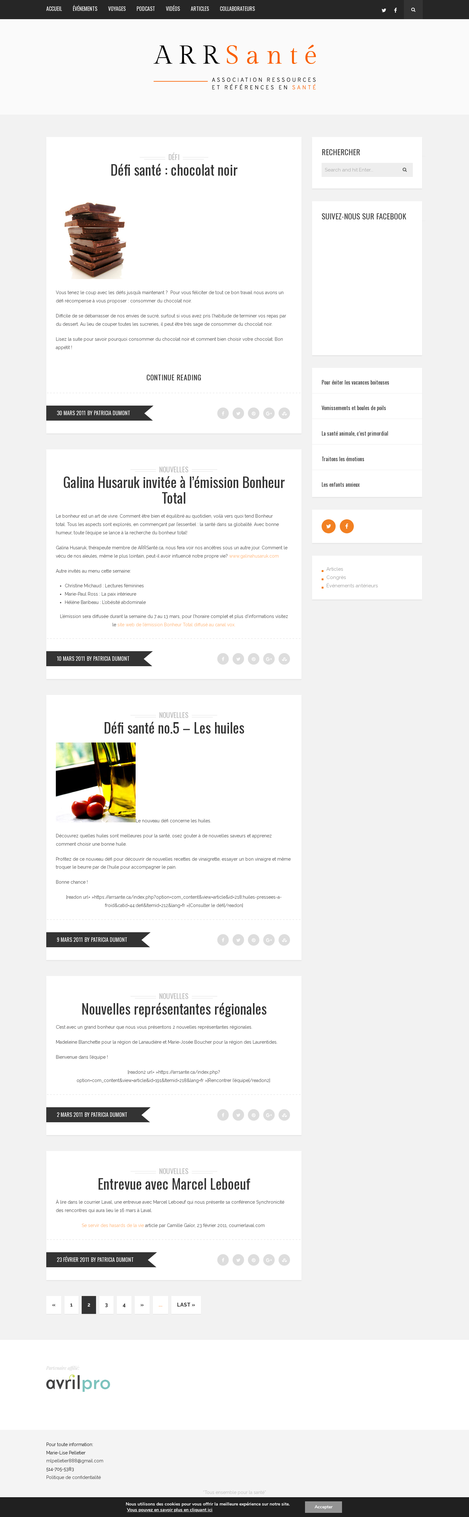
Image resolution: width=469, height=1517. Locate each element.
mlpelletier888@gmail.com (74, 1460)
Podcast (146, 8)
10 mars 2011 (71, 658)
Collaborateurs (237, 8)
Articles (200, 8)
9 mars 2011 (70, 939)
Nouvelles (174, 469)
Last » (186, 1305)
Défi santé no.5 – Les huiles (174, 727)
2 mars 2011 (70, 1114)
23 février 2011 (73, 1259)
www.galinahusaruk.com (254, 556)
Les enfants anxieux (341, 484)
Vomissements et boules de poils (354, 408)
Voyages (117, 8)
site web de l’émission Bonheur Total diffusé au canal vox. (176, 624)
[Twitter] (383, 9)
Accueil (54, 8)
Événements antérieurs (352, 586)
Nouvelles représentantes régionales (174, 1008)
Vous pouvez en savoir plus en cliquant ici (169, 1510)
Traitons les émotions (343, 459)
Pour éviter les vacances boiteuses (355, 382)
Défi (174, 157)
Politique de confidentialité (73, 1477)
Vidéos (173, 8)
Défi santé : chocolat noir (174, 169)
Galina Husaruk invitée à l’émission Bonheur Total (174, 489)
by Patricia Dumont (108, 413)
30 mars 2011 (71, 413)
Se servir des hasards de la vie (113, 1225)
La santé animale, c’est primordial (355, 433)
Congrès (336, 577)
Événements (85, 8)
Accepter (323, 1507)
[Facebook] (395, 9)
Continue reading (174, 377)
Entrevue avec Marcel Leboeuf (174, 1183)
